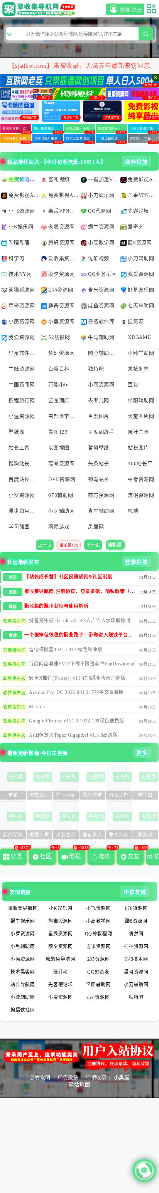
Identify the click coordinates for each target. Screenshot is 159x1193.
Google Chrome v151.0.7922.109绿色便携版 (76, 721)
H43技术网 (136, 959)
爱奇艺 (136, 227)
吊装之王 (66, 835)
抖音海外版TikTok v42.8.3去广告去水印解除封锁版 (82, 623)
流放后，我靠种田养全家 (39, 796)
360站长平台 (143, 463)
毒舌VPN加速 (63, 211)
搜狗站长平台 (23, 463)
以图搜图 (58, 448)
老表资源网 (61, 227)
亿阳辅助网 (141, 400)
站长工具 (19, 448)
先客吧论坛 (60, 984)
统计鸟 (60, 972)
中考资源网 (141, 479)
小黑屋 (122, 1077)
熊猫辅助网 (21, 290)
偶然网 (136, 934)
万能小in (58, 384)
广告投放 (68, 1077)
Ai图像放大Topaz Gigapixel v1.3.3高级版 (73, 735)
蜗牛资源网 (101, 227)
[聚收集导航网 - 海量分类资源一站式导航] (40, 9)
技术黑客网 (22, 972)
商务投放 (136, 162)
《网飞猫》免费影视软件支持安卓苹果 (48, 138)
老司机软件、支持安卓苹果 (16, 128)
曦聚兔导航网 (61, 959)
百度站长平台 (23, 479)
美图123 (58, 432)
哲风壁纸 (98, 448)
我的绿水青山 (13, 835)
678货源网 (136, 908)
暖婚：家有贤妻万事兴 (39, 835)
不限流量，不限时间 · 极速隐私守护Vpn (80, 128)
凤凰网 (96, 526)
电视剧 (16, 776)
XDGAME (139, 337)
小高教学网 (101, 242)
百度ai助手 (101, 432)
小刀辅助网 (141, 258)
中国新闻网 (21, 384)
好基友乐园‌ (141, 290)
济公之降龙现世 (119, 796)
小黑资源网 (61, 321)
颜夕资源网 (61, 274)
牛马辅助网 (101, 337)
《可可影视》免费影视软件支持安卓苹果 (144, 128)
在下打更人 (66, 796)
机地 (133, 511)
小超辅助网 (61, 511)
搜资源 (136, 321)
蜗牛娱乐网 (22, 921)
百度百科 (58, 369)
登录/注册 (130, 10)
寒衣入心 (119, 835)
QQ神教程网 (98, 934)
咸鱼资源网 (101, 305)
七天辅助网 (141, 305)
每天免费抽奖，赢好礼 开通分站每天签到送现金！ (48, 128)
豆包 (133, 384)
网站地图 (79, 1084)
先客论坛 (138, 211)
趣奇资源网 (61, 305)
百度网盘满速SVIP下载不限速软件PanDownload (81, 664)
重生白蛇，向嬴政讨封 (145, 796)
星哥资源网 (21, 305)
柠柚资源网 (136, 946)
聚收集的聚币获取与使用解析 (56, 606)
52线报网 (59, 337)
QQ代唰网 (100, 211)
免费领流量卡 (23, 179)
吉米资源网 (101, 290)
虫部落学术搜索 (63, 416)
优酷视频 (98, 258)
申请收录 (96, 1077)
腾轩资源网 (61, 242)
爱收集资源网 (63, 258)
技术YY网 (20, 274)
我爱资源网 (141, 274)
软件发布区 (14, 621)
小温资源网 (21, 416)
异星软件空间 (23, 353)
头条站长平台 (103, 463)
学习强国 (19, 526)
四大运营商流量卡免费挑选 (80, 138)
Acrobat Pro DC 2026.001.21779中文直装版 (76, 692)
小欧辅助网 (141, 353)
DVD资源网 (62, 479)
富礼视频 (58, 179)
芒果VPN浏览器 (143, 195)
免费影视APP (143, 179)
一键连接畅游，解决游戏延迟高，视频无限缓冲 (112, 138)
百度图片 (98, 416)
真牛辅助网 (101, 511)
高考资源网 (61, 463)
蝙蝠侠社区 (22, 1010)
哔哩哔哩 (19, 242)
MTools (37, 706)
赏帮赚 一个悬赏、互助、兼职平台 (144, 138)
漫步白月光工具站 (23, 511)
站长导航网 (22, 984)
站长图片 (138, 448)
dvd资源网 (98, 997)
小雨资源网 (101, 384)
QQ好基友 (98, 972)
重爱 (13, 795)
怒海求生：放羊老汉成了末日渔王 (145, 835)
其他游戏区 (14, 650)
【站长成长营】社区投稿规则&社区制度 (68, 577)
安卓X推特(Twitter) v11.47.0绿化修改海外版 (77, 678)
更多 (142, 753)
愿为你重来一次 (92, 796)
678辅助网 (60, 495)
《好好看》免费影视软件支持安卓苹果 (16, 138)
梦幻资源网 (61, 353)
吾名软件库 (101, 321)
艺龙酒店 (58, 400)
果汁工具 (138, 432)
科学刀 (16, 258)
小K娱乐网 (21, 227)
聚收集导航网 (23, 908)
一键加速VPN (103, 179)
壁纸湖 (16, 432)
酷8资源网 (140, 242)
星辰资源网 (60, 934)
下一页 (93, 545)
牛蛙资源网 (21, 369)
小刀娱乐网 (101, 195)
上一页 (45, 545)
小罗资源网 (21, 495)
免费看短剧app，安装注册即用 (112, 128)
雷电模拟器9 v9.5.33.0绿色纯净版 (66, 649)
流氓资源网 (141, 495)
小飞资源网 (21, 211)
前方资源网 (101, 495)
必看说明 (40, 1077)
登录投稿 (136, 562)
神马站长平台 (103, 479)
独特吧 (96, 369)
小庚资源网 (21, 321)
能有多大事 (92, 835)
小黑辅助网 (22, 946)
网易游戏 (58, 526)
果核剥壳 (138, 369)
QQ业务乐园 (102, 274)
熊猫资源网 (60, 921)
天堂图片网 (141, 416)
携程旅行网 (21, 400)
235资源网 (60, 290)
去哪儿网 (98, 400)
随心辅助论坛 (103, 353)
